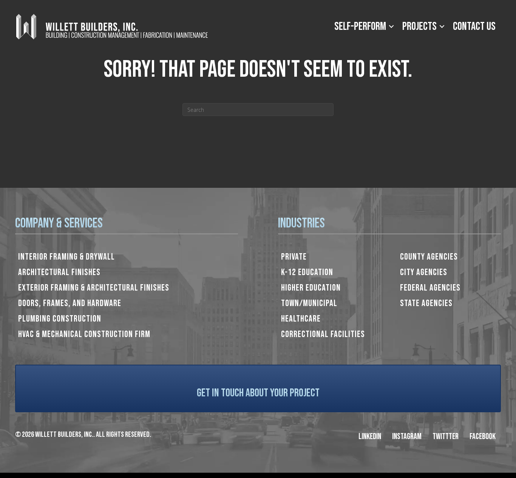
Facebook (483, 437)
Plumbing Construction (59, 318)
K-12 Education (307, 272)
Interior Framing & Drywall (66, 256)
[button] (391, 26)
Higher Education (311, 287)
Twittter (446, 437)
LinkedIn (369, 437)
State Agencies (426, 303)
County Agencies (429, 256)
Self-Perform (360, 26)
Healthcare (301, 318)
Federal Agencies (430, 287)
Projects (419, 26)
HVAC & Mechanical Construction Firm (84, 334)
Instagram (407, 437)
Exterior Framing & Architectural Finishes (93, 287)
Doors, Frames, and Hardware (69, 303)
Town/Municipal (309, 303)
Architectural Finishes (59, 272)
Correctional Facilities (323, 334)
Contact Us (474, 26)
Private (294, 256)
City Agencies (423, 272)
